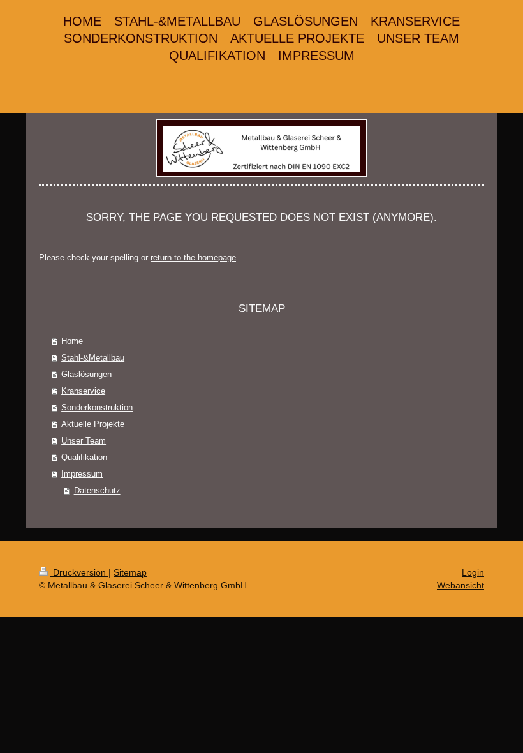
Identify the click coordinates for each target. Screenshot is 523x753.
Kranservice (83, 391)
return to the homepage (193, 257)
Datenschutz (97, 490)
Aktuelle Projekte (92, 424)
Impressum (82, 474)
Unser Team (83, 440)
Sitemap (130, 572)
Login (473, 572)
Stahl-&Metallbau (92, 357)
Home (72, 341)
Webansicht (460, 585)
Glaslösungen (86, 374)
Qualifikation (84, 457)
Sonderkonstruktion (97, 407)
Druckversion (79, 572)
